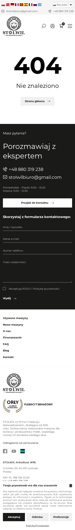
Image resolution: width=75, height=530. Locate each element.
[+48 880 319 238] (49, 11)
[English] (8, 5)
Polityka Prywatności (37, 525)
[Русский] (35, 5)
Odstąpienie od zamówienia (20, 443)
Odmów (37, 517)
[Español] (26, 5)
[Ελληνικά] (40, 5)
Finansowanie (12, 337)
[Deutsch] (12, 5)
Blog (6, 350)
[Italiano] (30, 5)
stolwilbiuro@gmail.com (22, 11)
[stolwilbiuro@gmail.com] (2, 11)
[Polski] (3, 5)
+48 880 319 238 (63, 11)
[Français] (17, 5)
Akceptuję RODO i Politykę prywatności (34, 288)
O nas (7, 331)
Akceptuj (14, 517)
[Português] (21, 5)
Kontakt (8, 357)
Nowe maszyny (13, 324)
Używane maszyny (15, 318)
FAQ (6, 344)
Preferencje (61, 517)
